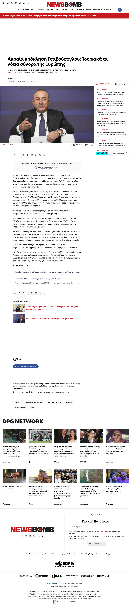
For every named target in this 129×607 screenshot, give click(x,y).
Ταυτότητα (20, 554)
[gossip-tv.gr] (26, 576)
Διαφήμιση (109, 554)
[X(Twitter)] (8, 3)
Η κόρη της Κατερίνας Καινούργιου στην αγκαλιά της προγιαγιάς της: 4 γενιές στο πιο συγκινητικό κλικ (38, 491)
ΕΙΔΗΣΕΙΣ (69, 402)
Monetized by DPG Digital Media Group (71, 583)
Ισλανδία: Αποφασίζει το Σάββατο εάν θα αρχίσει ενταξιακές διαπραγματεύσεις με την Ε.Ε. (111, 134)
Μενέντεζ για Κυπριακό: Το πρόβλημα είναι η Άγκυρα (49, 318)
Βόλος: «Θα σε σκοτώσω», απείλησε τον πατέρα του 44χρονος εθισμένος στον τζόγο (111, 144)
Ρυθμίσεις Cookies (72, 554)
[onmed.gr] (103, 576)
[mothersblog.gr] (87, 576)
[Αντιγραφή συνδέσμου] (86, 145)
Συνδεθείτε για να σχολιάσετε (26, 366)
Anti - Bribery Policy (87, 554)
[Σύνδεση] (120, 10)
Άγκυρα (11, 72)
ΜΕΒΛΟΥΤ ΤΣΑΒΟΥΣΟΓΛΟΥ (33, 402)
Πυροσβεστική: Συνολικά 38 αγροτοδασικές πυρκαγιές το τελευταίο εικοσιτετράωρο (111, 93)
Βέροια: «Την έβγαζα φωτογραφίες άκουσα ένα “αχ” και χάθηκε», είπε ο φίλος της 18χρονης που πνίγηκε (11, 451)
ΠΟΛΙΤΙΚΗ (41, 10)
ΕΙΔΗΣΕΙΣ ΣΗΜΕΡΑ (20, 407)
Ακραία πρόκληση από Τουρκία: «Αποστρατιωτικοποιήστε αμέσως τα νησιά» (47, 272)
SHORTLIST (107, 10)
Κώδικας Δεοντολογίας (58, 554)
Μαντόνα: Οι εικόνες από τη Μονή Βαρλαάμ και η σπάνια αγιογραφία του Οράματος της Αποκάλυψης (111, 123)
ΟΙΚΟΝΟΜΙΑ (50, 10)
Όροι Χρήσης (30, 554)
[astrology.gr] (72, 576)
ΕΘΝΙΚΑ (4, 145)
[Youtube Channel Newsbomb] (24, 3)
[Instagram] (16, 3)
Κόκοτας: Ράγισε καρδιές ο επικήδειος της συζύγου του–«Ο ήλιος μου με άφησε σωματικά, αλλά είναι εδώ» (90, 451)
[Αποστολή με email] (44, 155)
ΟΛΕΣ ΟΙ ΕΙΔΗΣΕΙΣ (23, 10)
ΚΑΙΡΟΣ (88, 10)
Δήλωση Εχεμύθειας (42, 554)
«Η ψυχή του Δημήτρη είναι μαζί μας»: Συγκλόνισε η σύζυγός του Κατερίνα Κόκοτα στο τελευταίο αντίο (64, 451)
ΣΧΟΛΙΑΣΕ (79, 145)
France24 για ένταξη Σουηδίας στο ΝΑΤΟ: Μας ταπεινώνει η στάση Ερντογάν (47, 283)
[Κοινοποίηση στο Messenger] (27, 155)
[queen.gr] (57, 576)
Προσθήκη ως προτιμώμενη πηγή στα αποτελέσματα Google (48, 168)
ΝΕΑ (32, 407)
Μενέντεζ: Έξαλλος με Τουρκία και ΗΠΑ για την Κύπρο (38, 279)
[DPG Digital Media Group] (64, 564)
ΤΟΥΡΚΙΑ (17, 402)
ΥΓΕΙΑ (57, 10)
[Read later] (91, 145)
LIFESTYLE (80, 10)
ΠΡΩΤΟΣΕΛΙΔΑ (97, 10)
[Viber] (12, 3)
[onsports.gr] (41, 576)
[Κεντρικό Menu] (126, 10)
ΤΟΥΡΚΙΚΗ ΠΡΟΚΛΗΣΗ (54, 402)
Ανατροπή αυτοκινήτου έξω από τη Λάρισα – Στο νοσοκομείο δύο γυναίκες (111, 113)
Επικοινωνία (99, 554)
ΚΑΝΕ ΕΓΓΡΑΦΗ (95, 544)
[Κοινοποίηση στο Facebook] (19, 155)
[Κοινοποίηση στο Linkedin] (36, 155)
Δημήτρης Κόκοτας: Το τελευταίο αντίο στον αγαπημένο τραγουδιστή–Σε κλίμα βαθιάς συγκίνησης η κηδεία (63, 492)
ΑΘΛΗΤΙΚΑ (72, 10)
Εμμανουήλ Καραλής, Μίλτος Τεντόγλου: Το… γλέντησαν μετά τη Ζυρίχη (115, 489)
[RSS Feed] (28, 3)
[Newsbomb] (32, 530)
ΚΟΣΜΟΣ (64, 10)
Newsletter (29, 392)
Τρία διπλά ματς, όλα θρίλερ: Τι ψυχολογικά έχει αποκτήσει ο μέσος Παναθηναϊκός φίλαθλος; (39, 450)
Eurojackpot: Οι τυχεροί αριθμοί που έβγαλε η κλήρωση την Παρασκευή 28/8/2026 (58, 15)
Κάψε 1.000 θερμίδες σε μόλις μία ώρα (12, 487)
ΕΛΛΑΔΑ (33, 10)
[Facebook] (3, 3)
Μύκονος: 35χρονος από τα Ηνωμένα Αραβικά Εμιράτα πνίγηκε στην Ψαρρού (115, 450)
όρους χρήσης (104, 531)
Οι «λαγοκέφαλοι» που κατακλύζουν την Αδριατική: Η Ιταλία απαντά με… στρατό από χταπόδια (90, 491)
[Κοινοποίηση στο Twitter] (23, 155)
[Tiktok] (20, 3)
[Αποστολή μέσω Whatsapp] (32, 155)
